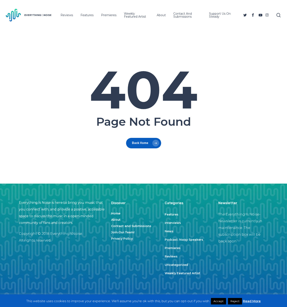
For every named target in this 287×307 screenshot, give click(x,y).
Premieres (172, 248)
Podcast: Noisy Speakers (184, 240)
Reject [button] (235, 301)
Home (115, 213)
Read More (252, 301)
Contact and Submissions (131, 226)
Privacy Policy (122, 238)
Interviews (173, 223)
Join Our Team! (122, 232)
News (169, 231)
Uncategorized (176, 265)
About (116, 220)
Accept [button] (218, 301)
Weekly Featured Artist (182, 273)
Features (171, 214)
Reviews (171, 256)
